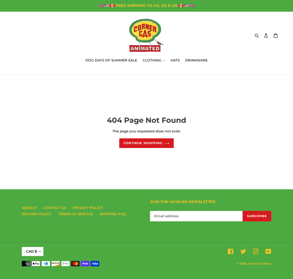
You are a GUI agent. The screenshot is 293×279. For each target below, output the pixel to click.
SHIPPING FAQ (113, 214)
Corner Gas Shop (259, 263)
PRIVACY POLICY (88, 208)
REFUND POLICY (37, 214)
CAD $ (31, 251)
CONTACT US (54, 208)
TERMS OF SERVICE (75, 214)
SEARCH (29, 208)
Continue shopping (143, 143)
